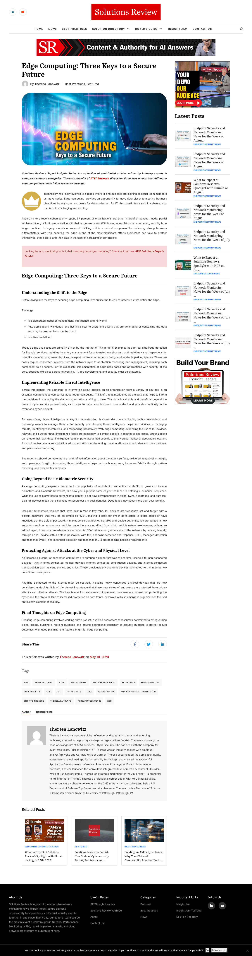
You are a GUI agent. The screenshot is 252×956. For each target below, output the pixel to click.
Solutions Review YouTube (106, 910)
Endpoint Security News (42, 847)
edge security (32, 691)
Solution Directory (108, 28)
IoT (59, 691)
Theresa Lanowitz (47, 84)
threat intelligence (89, 701)
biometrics (128, 682)
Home (38, 28)
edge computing (150, 682)
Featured (93, 84)
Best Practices (74, 28)
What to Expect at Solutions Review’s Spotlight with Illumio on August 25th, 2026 (44, 856)
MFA (90, 691)
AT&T (61, 682)
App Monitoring (44, 682)
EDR (48, 691)
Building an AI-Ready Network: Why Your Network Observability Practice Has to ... (144, 856)
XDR (109, 701)
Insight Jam (177, 28)
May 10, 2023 (99, 657)
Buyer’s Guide (146, 28)
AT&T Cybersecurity (104, 682)
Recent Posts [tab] (44, 711)
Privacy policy (219, 950)
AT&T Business (99, 178)
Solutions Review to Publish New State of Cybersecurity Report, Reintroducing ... (92, 856)
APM (26, 682)
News (52, 28)
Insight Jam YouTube (188, 910)
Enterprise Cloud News (207, 274)
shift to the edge (34, 701)
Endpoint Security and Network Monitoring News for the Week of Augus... (209, 134)
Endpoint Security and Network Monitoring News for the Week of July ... (212, 238)
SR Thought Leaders (102, 904)
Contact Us (202, 28)
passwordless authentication (138, 691)
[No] (247, 950)
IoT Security (74, 691)
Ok (207, 950)
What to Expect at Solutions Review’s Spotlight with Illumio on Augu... (211, 186)
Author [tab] (26, 711)
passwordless (106, 691)
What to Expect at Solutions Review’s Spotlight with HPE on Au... (209, 263)
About (94, 916)
